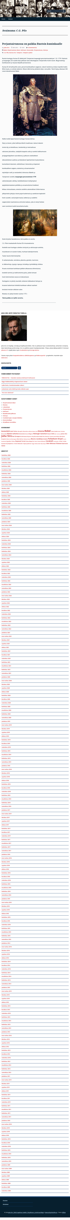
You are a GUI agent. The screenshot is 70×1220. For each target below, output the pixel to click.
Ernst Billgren (29, 433)
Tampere (19, 52)
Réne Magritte (30, 441)
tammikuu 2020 (6, 717)
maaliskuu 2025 (6, 510)
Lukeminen (6, 407)
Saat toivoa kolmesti (40, 441)
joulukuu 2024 (6, 522)
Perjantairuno (38, 50)
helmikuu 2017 (6, 847)
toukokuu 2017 (6, 836)
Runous (5, 405)
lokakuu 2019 (6, 729)
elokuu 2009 (5, 1179)
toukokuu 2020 (6, 703)
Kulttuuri (23, 50)
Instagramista (34, 350)
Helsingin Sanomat (40, 434)
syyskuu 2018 (6, 777)
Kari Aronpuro (16, 436)
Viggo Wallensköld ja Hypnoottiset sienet (14, 381)
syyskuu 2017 (6, 821)
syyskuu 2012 (6, 1043)
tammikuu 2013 (6, 1028)
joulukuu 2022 (6, 592)
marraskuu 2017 (7, 813)
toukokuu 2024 (6, 544)
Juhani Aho (64, 433)
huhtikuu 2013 (6, 1017)
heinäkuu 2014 (6, 961)
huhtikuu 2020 (6, 706)
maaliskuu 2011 (6, 1109)
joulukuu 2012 (6, 1032)
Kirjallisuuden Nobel (37, 436)
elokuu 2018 (5, 780)
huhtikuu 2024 (6, 547)
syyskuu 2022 (6, 603)
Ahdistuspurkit (40, 355)
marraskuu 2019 (7, 725)
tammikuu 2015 (6, 939)
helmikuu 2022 (6, 625)
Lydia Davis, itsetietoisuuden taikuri (13, 385)
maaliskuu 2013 (6, 1020)
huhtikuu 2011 (6, 1106)
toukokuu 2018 (6, 791)
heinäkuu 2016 (6, 873)
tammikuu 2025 (6, 518)
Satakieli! (49, 441)
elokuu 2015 (5, 913)
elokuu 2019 (5, 736)
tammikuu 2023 (6, 588)
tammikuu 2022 (6, 629)
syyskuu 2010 (6, 1131)
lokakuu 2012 (6, 1039)
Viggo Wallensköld (36, 443)
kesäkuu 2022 (6, 610)
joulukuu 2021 (6, 632)
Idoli (52, 434)
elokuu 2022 (5, 606)
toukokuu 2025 (6, 503)
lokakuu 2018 (6, 773)
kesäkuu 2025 (6, 499)
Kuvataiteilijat (7, 420)
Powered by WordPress (51, 1212)
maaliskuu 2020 (6, 710)
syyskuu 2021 (6, 643)
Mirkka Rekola (27, 439)
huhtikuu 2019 (6, 751)
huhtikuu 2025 (6, 507)
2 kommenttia (32, 48)
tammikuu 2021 (6, 673)
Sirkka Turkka (62, 441)
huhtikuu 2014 (6, 972)
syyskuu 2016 (6, 865)
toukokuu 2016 (6, 880)
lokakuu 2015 (6, 906)
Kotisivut (10, 19)
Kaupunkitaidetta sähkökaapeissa (23, 355)
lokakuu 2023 (6, 558)
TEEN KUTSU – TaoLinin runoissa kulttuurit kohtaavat (18, 378)
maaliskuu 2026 (6, 470)
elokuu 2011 (5, 1091)
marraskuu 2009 (7, 1168)
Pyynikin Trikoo (10, 441)
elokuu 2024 (5, 536)
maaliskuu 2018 (6, 799)
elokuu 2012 (5, 1046)
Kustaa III (12, 52)
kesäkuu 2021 (6, 655)
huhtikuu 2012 (6, 1061)
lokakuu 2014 (6, 950)
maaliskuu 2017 (6, 843)
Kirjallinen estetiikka (9, 422)
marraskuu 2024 (7, 525)
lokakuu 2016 (6, 862)
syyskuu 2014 (6, 954)
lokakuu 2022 (6, 599)
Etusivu (3, 19)
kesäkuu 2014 (6, 965)
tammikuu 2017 (6, 850)
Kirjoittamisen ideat (14, 50)
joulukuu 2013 (6, 987)
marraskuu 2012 (7, 1035)
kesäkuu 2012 (6, 1054)
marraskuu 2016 (7, 858)
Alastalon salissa (27, 431)
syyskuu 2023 (6, 562)
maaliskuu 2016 (6, 887)
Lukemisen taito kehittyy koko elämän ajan (15, 389)
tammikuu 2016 (6, 895)
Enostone (22, 433)
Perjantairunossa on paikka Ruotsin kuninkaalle (32, 43)
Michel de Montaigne (11, 439)
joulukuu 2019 (6, 721)
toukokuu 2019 (6, 747)
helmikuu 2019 (6, 758)
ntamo (45, 439)
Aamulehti (5, 431)
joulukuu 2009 (6, 1165)
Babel (5, 50)
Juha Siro (6, 47)
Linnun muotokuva (55, 436)
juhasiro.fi (4, 350)
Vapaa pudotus (27, 443)
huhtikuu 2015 (6, 928)
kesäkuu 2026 (6, 459)
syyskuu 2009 (6, 1176)
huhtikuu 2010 (6, 1150)
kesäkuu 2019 (6, 743)
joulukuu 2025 (6, 481)
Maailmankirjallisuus (9, 413)
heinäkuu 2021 (6, 651)
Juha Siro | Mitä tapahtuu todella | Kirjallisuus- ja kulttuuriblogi (26, 1212)
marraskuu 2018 (7, 769)
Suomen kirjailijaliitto (7, 443)
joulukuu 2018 (6, 765)
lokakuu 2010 (6, 1128)
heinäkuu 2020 (6, 695)
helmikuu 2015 (6, 936)
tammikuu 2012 (6, 1072)
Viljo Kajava (43, 443)
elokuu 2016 (5, 869)
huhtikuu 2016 (6, 884)
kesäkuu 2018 (6, 788)
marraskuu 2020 (7, 680)
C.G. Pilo (6, 52)
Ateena (41, 431)
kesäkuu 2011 (6, 1098)
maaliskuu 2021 (6, 666)
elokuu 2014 (5, 958)
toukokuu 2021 (6, 658)
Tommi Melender (18, 443)
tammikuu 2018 (6, 806)
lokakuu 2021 (6, 640)
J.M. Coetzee (58, 433)
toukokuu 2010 (6, 1146)
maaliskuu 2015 (6, 932)
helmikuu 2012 (6, 1069)
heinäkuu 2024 (6, 540)
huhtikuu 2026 (6, 466)
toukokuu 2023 (6, 577)
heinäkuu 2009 (6, 1183)
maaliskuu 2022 (6, 621)
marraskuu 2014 (7, 947)
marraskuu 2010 (7, 1124)
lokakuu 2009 (6, 1172)
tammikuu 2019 (6, 762)
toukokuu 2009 (6, 1191)
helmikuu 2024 (6, 551)
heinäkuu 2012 (6, 1050)
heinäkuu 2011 (6, 1094)
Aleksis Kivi (34, 431)
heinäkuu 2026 (6, 455)
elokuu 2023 (5, 566)
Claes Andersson (55, 431)
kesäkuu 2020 (6, 699)
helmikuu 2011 (6, 1113)
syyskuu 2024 (6, 533)
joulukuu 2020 (6, 677)
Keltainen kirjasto (26, 436)
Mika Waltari (20, 439)
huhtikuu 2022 (6, 618)
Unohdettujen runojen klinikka (12, 418)
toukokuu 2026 (6, 462)
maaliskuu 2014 (6, 976)
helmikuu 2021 (6, 669)
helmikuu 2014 (6, 980)
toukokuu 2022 (6, 614)
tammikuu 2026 (6, 477)
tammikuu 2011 (6, 1117)
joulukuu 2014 (6, 943)
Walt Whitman (51, 443)
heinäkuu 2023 (6, 570)
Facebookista (24, 350)
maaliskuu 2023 (6, 584)
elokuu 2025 (5, 492)
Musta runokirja (37, 439)
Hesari (49, 433)
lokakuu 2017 (6, 817)
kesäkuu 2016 (6, 876)
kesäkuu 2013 (6, 1009)
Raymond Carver (20, 441)
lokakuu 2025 (6, 488)
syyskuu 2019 (6, 732)
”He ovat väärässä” (8, 392)
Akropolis (20, 431)
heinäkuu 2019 (6, 740)
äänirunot (4, 358)
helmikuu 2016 (6, 891)
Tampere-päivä (27, 52)
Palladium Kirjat (55, 439)
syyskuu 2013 (6, 998)
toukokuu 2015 (6, 924)
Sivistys (45, 50)
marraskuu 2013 (7, 991)
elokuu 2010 (5, 1135)
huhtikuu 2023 (6, 581)
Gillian (64, 1212)
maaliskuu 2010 (6, 1154)
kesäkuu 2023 (6, 573)
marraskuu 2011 (7, 1080)
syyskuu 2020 (6, 688)
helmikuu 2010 (6, 1157)
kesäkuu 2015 (6, 921)
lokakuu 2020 (6, 684)
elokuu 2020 (5, 692)
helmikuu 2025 (6, 514)
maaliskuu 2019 (6, 754)
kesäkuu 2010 (6, 1143)
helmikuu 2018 (6, 802)
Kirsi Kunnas (46, 436)
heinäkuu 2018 (6, 784)
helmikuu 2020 (6, 714)
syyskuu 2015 (6, 910)
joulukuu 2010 (6, 1120)
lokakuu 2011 (6, 1083)
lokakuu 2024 (6, 529)
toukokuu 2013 (6, 1013)
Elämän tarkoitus (13, 434)
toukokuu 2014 (6, 969)
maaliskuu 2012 (6, 1065)
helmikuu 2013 (6, 1024)
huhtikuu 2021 (6, 662)
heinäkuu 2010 (6, 1139)
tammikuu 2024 (6, 555)
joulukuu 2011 (6, 1076)
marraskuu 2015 (7, 902)
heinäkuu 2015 (6, 917)
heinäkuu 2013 (6, 1006)
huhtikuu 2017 (6, 839)
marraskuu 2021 (7, 636)
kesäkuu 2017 (6, 832)
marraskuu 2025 (7, 485)
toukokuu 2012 (6, 1057)
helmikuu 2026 (6, 473)
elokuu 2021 (5, 647)
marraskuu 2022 (7, 595)
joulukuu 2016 (6, 854)
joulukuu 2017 (6, 810)
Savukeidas (56, 441)
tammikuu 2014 (6, 984)
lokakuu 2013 (6, 995)
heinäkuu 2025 (6, 496)
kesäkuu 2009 (6, 1187)
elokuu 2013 (5, 1002)
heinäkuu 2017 (6, 828)
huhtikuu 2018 (6, 795)
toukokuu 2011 (6, 1102)
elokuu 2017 (5, 825)
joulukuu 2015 (6, 899)
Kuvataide (30, 50)
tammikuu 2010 (6, 1161)
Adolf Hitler (13, 431)
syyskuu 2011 (6, 1087)
